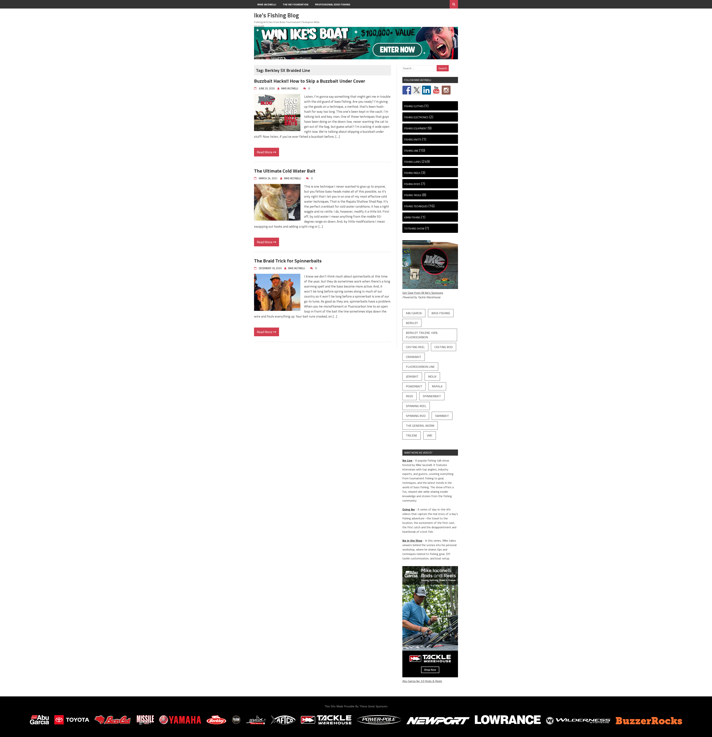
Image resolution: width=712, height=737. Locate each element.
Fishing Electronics (416, 117)
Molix (432, 376)
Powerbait (414, 386)
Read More (265, 152)
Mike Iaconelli (266, 4)
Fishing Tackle (412, 195)
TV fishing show (414, 228)
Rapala (437, 386)
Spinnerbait (432, 396)
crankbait (413, 357)
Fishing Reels (412, 173)
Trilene (411, 435)
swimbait (442, 416)
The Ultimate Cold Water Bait (284, 170)
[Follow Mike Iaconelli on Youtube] (436, 90)
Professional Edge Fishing (332, 4)
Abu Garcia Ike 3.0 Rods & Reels (422, 681)
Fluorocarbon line (420, 366)
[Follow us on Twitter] (416, 90)
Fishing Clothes (414, 106)
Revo (409, 396)
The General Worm (420, 425)
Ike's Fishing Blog (276, 15)
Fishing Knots (412, 139)
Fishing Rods (412, 184)
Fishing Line (411, 151)
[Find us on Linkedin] (426, 90)
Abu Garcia (414, 313)
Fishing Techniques (416, 206)
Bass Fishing (440, 313)
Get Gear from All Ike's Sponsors (422, 292)
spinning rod (416, 416)
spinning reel (416, 406)
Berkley (412, 323)
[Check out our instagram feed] (446, 90)
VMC (429, 435)
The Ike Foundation (295, 4)
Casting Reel (415, 347)
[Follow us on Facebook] (406, 90)
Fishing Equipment (415, 128)
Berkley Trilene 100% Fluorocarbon (422, 335)
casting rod (443, 347)
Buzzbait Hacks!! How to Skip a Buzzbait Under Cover (309, 81)
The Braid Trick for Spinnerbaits (288, 260)
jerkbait (412, 376)
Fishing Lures (412, 162)
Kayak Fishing (412, 217)
